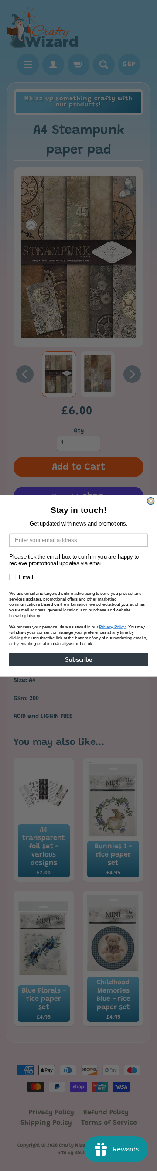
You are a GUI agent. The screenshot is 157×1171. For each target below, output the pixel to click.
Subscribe (78, 659)
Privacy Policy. (112, 626)
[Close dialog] (150, 500)
